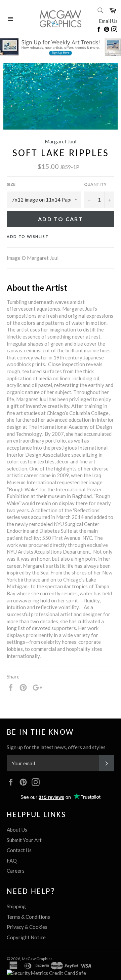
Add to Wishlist (28, 236)
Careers (16, 871)
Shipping (16, 906)
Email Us (108, 21)
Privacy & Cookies (27, 927)
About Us (17, 830)
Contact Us (19, 850)
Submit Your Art (24, 840)
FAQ (12, 861)
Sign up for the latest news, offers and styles (56, 747)
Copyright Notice (26, 937)
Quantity (95, 184)
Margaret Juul (60, 141)
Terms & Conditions (28, 917)
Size (11, 184)
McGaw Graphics (37, 958)
